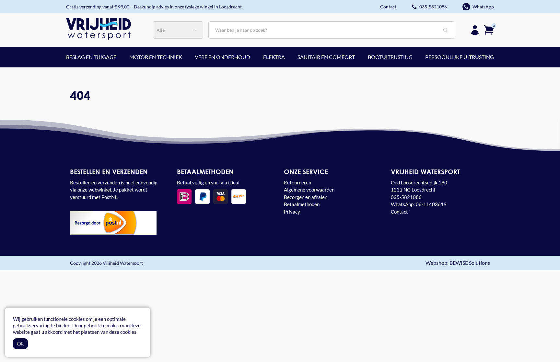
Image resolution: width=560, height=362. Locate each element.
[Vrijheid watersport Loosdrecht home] (98, 28)
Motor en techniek (155, 57)
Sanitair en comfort (326, 57)
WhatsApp (483, 6)
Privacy (292, 212)
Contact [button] (388, 6)
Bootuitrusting (390, 57)
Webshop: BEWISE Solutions (458, 263)
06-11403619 (431, 204)
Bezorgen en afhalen (305, 197)
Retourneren (297, 182)
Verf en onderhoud (222, 57)
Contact (399, 212)
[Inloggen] (475, 30)
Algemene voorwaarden (309, 190)
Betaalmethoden (302, 204)
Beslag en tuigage (91, 57)
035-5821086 (433, 6)
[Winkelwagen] (489, 29)
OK (20, 343)
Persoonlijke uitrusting (459, 57)
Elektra (274, 57)
